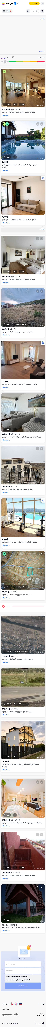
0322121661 (40, 1015)
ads (41, 18)
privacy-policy (6, 1009)
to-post (35, 3)
